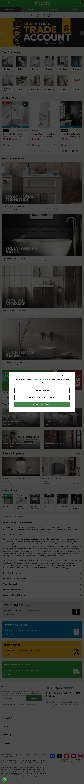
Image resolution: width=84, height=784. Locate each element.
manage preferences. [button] (40, 379)
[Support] (4, 779)
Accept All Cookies (42, 404)
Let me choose (42, 390)
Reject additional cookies (42, 397)
